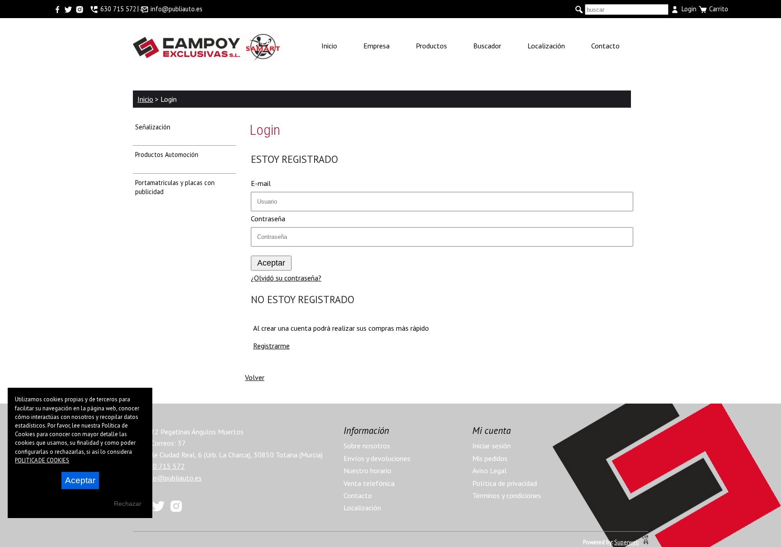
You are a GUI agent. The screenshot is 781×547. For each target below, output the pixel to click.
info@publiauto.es (172, 477)
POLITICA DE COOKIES (42, 460)
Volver (254, 377)
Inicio (145, 99)
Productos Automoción (166, 154)
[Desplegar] (221, 131)
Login (688, 9)
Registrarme (271, 345)
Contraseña (268, 218)
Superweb (626, 542)
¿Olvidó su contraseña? (286, 277)
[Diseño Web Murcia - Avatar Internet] (645, 542)
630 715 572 (164, 466)
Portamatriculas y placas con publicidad (175, 187)
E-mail (261, 183)
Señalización (152, 127)
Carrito (717, 9)
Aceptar (80, 480)
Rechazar (127, 503)
